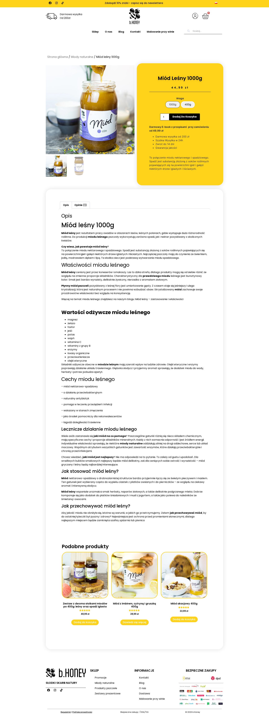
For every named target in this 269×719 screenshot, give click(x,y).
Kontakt (135, 32)
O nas (108, 32)
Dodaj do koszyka (184, 116)
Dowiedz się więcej (134, 622)
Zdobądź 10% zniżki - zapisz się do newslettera (134, 3)
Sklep (95, 32)
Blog (121, 32)
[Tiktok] (62, 2)
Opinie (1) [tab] (80, 205)
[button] (129, 149)
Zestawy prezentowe (107, 693)
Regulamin (66, 712)
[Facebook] (50, 3)
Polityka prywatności (82, 712)
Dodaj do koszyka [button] (85, 622)
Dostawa (144, 693)
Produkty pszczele (106, 688)
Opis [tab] (66, 205)
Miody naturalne (82, 57)
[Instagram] (56, 3)
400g (188, 104)
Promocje (100, 677)
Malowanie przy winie (160, 32)
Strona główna (57, 57)
